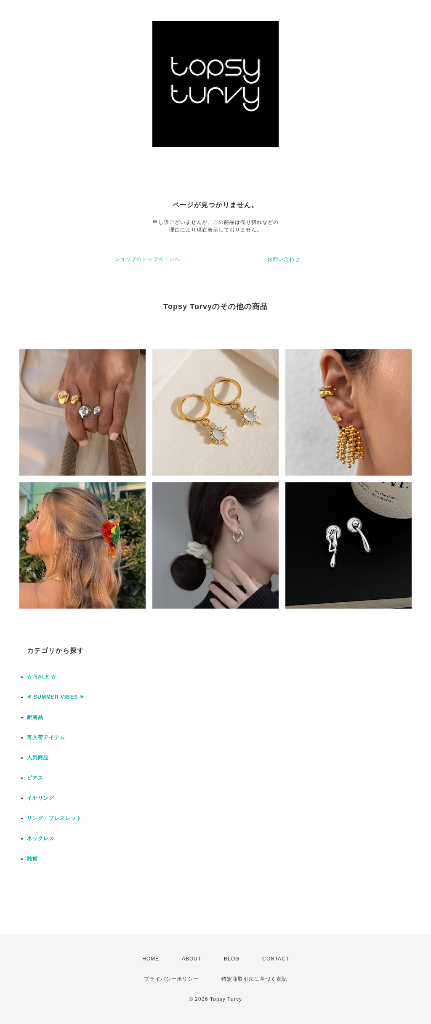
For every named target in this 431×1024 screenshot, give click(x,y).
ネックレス (40, 838)
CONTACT (275, 959)
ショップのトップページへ (147, 259)
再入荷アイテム (46, 737)
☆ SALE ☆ (41, 677)
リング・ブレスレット (54, 818)
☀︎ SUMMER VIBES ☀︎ (56, 697)
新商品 (35, 717)
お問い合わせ (283, 259)
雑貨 (32, 859)
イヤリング (40, 798)
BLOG (231, 959)
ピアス (35, 778)
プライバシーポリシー (171, 979)
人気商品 (38, 758)
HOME (150, 959)
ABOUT (191, 959)
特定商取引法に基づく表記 (254, 979)
